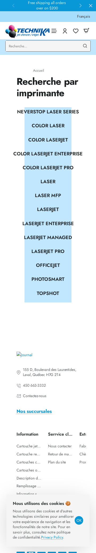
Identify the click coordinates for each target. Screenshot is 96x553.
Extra (84, 434)
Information (27, 434)
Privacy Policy (52, 537)
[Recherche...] (85, 46)
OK (79, 520)
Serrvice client (60, 434)
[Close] (90, 5)
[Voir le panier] (86, 30)
